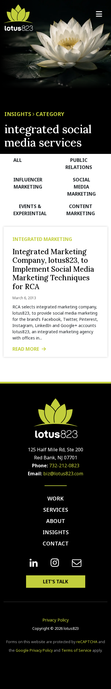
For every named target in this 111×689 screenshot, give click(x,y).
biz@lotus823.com (63, 473)
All (17, 160)
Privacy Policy (55, 620)
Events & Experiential (30, 210)
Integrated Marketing (42, 239)
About (55, 520)
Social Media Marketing (81, 186)
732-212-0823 (64, 465)
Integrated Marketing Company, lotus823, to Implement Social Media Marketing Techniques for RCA (53, 269)
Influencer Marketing (27, 183)
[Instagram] (55, 562)
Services (55, 509)
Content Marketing (80, 210)
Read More (26, 349)
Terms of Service (76, 650)
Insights (56, 532)
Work (55, 498)
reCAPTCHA (86, 641)
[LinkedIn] (34, 563)
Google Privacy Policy (34, 650)
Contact (56, 543)
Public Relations (78, 163)
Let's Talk (55, 581)
